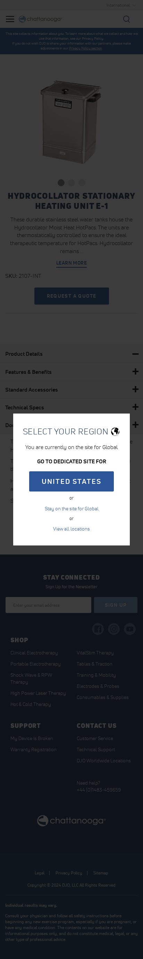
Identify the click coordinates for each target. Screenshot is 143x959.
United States (71, 481)
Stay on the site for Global (72, 508)
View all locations (71, 529)
